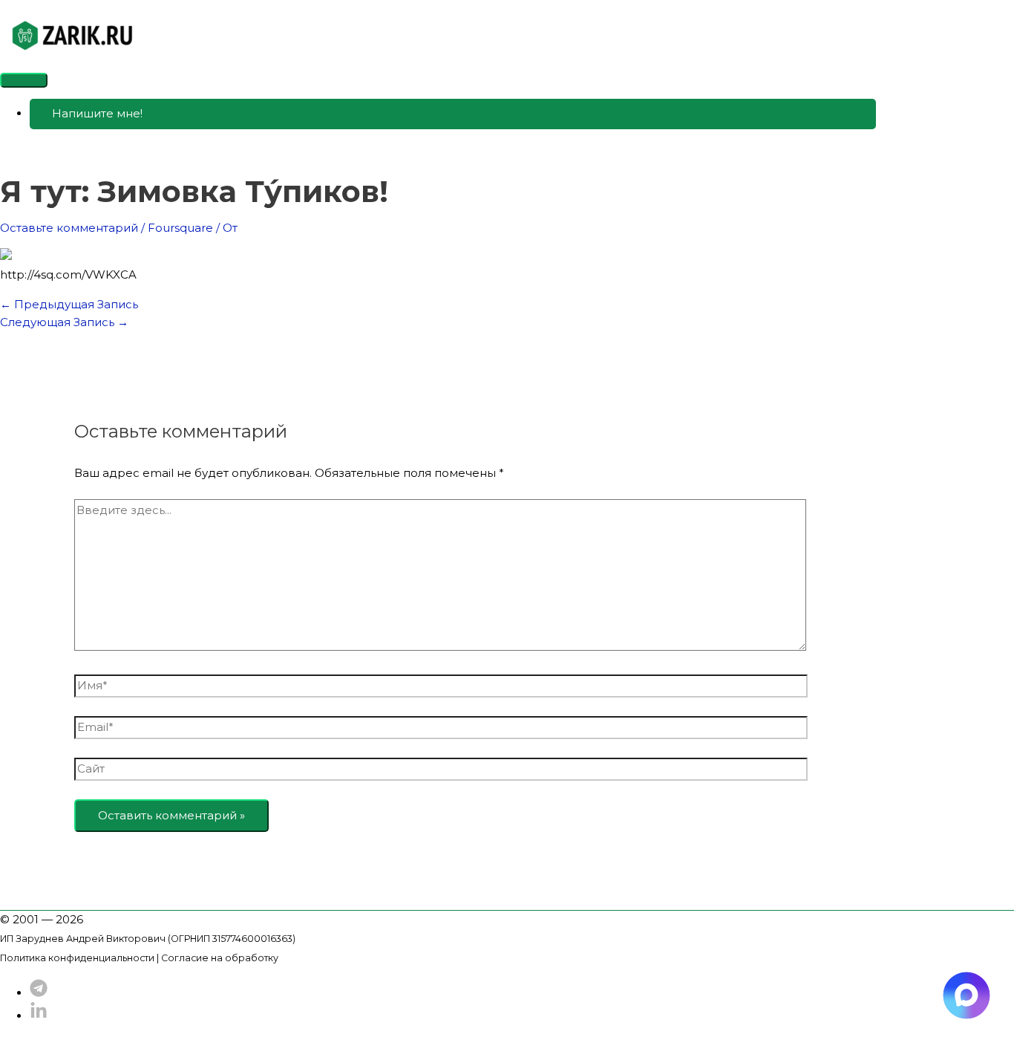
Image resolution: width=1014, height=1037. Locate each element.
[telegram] (39, 993)
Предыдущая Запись (69, 304)
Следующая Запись (64, 322)
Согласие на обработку (219, 957)
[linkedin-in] (39, 1016)
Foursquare (180, 228)
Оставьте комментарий (69, 228)
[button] (453, 114)
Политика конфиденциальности (77, 957)
